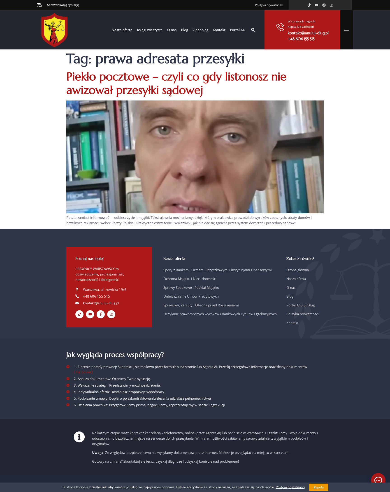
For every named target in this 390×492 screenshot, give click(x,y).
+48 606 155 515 (301, 38)
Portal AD (237, 30)
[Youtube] (316, 5)
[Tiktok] (309, 5)
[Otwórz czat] (378, 480)
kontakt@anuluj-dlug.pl (308, 32)
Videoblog (200, 30)
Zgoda (319, 487)
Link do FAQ (83, 372)
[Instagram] (331, 5)
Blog (184, 30)
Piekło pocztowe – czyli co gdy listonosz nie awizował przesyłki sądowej (176, 83)
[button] (253, 30)
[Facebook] (324, 5)
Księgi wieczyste (150, 30)
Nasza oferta (122, 30)
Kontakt (219, 30)
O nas (171, 30)
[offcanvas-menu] (346, 30)
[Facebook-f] (101, 314)
